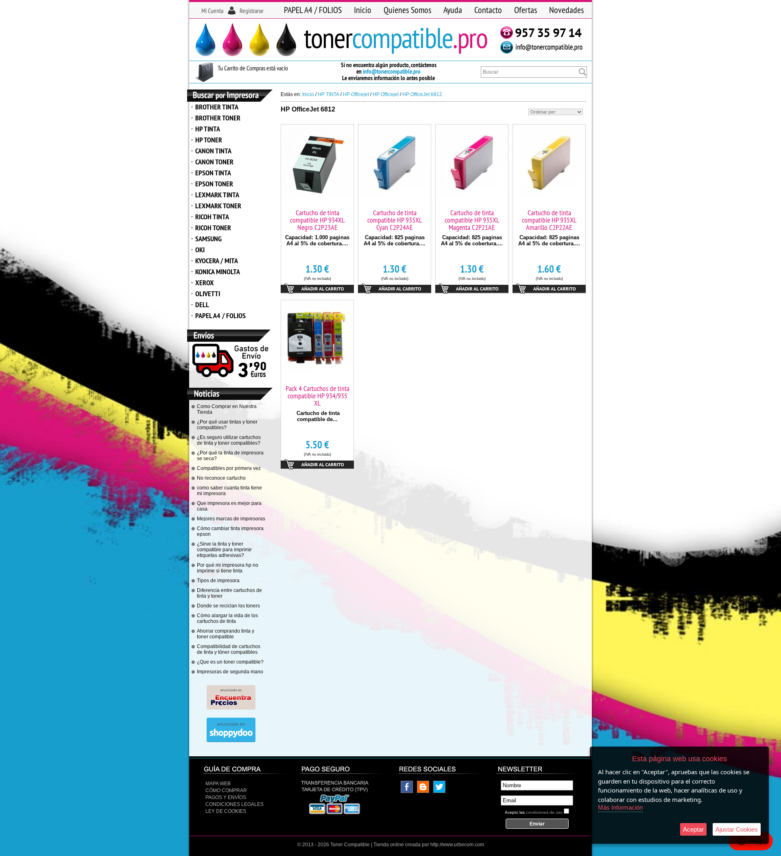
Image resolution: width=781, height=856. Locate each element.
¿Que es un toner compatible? (230, 662)
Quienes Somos (407, 9)
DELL (202, 304)
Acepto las (534, 812)
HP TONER (208, 139)
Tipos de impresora (218, 580)
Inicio (362, 9)
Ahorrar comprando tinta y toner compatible (225, 634)
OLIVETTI (207, 293)
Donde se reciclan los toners (228, 606)
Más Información (620, 807)
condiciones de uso (544, 812)
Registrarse (252, 11)
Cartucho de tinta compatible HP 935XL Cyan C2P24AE (394, 220)
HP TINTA (207, 128)
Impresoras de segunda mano (230, 672)
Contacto (488, 9)
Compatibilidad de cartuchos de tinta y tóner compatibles (228, 649)
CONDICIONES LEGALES (234, 804)
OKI (200, 249)
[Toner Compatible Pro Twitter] (439, 791)
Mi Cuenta (212, 11)
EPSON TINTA (213, 172)
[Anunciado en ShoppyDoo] (231, 740)
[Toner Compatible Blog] (423, 791)
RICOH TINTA (212, 216)
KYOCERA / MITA (216, 260)
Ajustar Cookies (737, 829)
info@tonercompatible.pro (392, 71)
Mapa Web (218, 783)
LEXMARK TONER (218, 205)
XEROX (204, 282)
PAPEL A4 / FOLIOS (313, 9)
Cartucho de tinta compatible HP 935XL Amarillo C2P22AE (549, 220)
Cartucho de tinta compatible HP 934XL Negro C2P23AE (317, 220)
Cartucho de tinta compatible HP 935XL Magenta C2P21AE (472, 220)
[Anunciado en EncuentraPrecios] (231, 708)
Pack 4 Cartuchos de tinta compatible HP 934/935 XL (317, 396)
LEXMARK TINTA (217, 194)
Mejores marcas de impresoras (231, 519)
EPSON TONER (214, 183)
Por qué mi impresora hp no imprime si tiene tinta (227, 568)
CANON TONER (214, 161)
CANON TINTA (213, 150)
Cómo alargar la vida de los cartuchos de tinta (227, 618)
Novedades (566, 9)
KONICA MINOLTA (217, 271)
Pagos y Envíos (225, 797)
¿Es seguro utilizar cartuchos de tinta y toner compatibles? (229, 440)
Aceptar (693, 829)
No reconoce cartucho (221, 478)
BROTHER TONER (217, 117)
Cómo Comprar (226, 790)
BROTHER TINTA (216, 106)
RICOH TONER (213, 227)
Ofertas (525, 9)
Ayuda (452, 9)
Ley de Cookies (225, 811)
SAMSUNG (208, 238)
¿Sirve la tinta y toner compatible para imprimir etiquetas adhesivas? (224, 549)
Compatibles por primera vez (229, 468)
